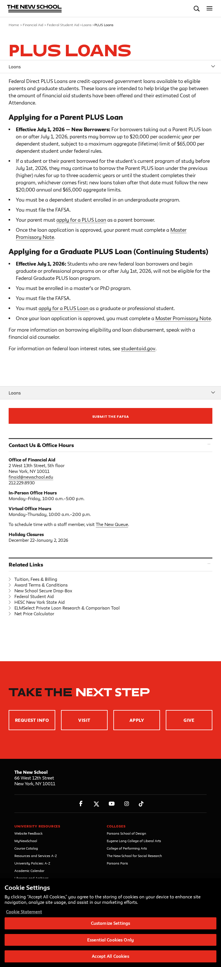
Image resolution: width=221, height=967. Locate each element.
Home (14, 25)
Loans (87, 25)
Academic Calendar (29, 871)
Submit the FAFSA (110, 416)
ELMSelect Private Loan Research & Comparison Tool (67, 608)
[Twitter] (96, 804)
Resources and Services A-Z (35, 856)
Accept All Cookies (110, 956)
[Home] (34, 9)
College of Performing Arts (127, 848)
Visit (84, 720)
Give (189, 720)
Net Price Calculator (34, 613)
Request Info (32, 720)
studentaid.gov (138, 348)
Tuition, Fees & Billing (35, 579)
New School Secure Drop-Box (43, 590)
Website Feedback (28, 833)
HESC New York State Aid (39, 602)
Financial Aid (33, 25)
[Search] (197, 8)
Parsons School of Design (126, 833)
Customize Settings (110, 923)
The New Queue (112, 524)
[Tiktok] (141, 804)
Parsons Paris (117, 863)
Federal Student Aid (63, 25)
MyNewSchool (25, 841)
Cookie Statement (24, 911)
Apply (136, 720)
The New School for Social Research (134, 856)
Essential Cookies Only (110, 939)
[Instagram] (126, 804)
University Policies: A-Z (32, 863)
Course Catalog (26, 848)
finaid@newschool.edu (31, 477)
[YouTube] (111, 804)
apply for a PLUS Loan (81, 220)
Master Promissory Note (183, 318)
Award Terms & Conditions (41, 585)
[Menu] (210, 8)
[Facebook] (81, 804)
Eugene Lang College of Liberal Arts (134, 841)
